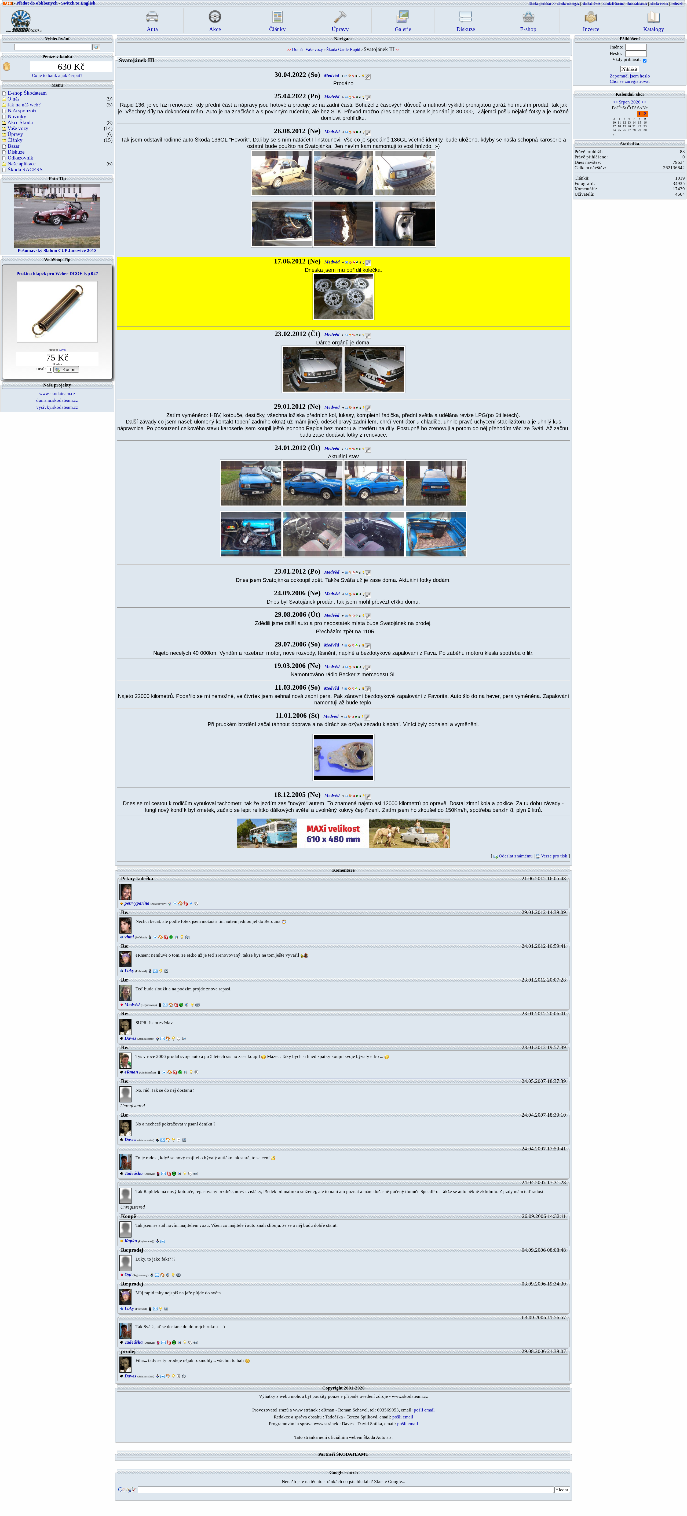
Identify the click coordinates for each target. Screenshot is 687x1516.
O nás (13, 99)
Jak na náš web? (24, 104)
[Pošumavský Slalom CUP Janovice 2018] (57, 215)
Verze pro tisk (554, 856)
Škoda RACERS (25, 169)
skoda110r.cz (591, 4)
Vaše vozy (18, 128)
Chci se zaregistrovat (630, 81)
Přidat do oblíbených (36, 3)
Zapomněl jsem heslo (630, 76)
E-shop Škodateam (27, 93)
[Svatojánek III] (282, 172)
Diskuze (16, 152)
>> (643, 102)
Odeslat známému (516, 856)
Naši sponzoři (22, 110)
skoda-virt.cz (659, 4)
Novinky (17, 116)
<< (615, 102)
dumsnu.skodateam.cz (57, 400)
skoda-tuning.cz (568, 4)
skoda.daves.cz (637, 4)
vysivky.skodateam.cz (57, 407)
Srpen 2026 (630, 102)
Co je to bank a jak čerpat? (57, 75)
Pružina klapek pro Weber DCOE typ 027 (57, 273)
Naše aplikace (21, 163)
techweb (677, 4)
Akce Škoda (20, 122)
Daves (62, 349)
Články (15, 140)
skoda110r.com (613, 4)
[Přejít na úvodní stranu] (22, 19)
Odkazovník (20, 158)
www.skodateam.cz (57, 393)
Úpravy (15, 134)
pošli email (424, 1410)
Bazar (13, 146)
